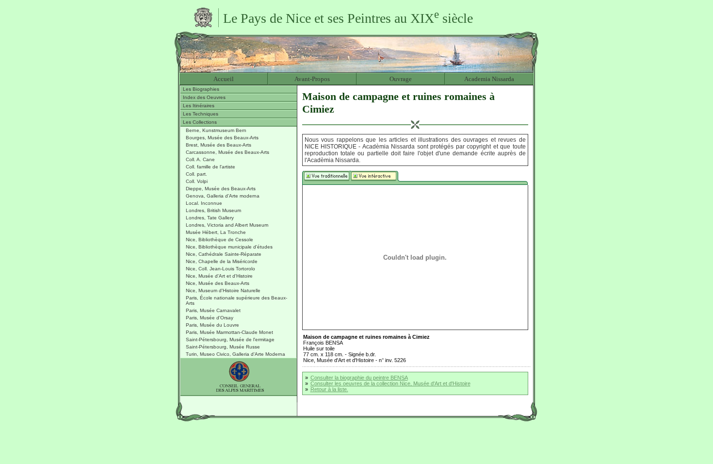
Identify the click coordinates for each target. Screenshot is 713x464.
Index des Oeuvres (204, 97)
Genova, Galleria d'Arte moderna (222, 196)
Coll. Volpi (197, 181)
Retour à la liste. (329, 389)
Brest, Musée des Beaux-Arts (218, 145)
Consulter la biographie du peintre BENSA (359, 378)
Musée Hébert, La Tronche (216, 232)
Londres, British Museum (213, 210)
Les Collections (200, 122)
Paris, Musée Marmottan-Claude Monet (229, 332)
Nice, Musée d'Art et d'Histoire (219, 276)
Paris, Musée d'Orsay (209, 317)
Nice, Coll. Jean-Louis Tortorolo (220, 268)
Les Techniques (200, 113)
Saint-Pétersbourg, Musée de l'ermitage (230, 339)
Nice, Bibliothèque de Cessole (219, 239)
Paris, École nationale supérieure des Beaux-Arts (236, 300)
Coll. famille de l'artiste (210, 166)
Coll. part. (196, 174)
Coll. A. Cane (200, 159)
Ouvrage (400, 79)
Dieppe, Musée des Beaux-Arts (221, 188)
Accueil (223, 79)
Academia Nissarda (489, 79)
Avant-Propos (312, 79)
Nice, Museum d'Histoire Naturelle (223, 290)
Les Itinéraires (198, 105)
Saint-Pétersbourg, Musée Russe (223, 346)
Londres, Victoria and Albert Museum (227, 225)
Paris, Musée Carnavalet (213, 310)
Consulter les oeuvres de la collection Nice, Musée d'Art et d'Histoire (390, 383)
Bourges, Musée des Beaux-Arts (222, 137)
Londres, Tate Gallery (210, 217)
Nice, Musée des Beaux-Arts (217, 283)
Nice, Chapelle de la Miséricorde (222, 261)
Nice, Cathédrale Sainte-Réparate (223, 254)
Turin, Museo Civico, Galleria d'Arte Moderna (235, 354)
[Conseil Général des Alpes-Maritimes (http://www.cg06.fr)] (238, 377)
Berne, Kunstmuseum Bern (216, 130)
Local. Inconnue (204, 203)
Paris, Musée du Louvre (212, 325)
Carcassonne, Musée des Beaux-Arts (227, 152)
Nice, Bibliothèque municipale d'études (229, 246)
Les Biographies (201, 89)
